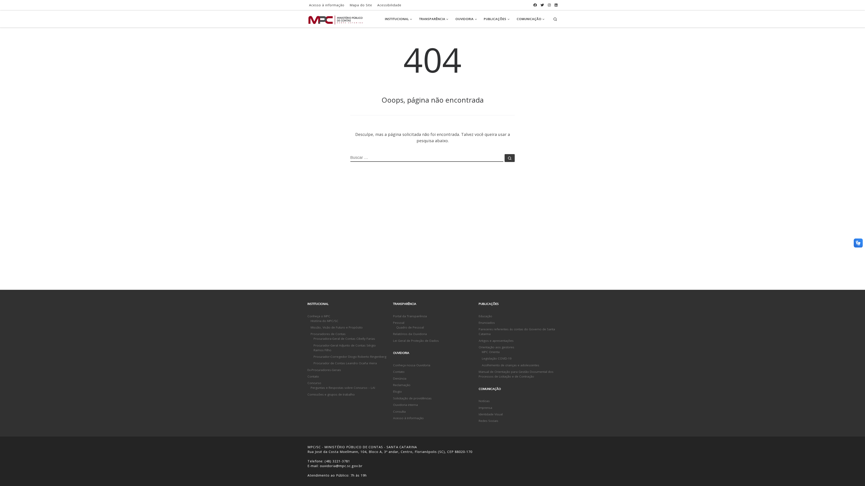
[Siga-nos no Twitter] (542, 5)
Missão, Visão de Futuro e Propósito (337, 327)
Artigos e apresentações (496, 341)
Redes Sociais (488, 421)
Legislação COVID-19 (497, 358)
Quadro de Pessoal (410, 327)
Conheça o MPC (318, 316)
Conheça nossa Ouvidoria (411, 365)
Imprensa (485, 408)
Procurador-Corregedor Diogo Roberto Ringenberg (350, 357)
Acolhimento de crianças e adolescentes (510, 365)
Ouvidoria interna (405, 405)
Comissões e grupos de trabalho (331, 394)
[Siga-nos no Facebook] (535, 5)
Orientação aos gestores (496, 347)
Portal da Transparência (410, 316)
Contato (313, 376)
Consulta (399, 412)
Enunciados (487, 323)
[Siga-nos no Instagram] (549, 5)
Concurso (314, 383)
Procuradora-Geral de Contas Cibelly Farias (344, 339)
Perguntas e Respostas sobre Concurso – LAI (343, 388)
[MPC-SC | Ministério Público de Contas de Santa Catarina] (335, 18)
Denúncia (399, 378)
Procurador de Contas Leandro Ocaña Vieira (345, 363)
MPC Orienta (491, 352)
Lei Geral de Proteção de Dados (416, 341)
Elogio (397, 391)
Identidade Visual (491, 414)
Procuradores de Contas (328, 334)
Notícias (484, 401)
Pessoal (398, 323)
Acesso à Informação (408, 418)
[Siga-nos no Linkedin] (556, 5)
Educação (485, 316)
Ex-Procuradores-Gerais (324, 370)
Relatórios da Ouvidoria (410, 334)
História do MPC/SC (324, 321)
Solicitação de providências (412, 398)
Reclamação (401, 385)
